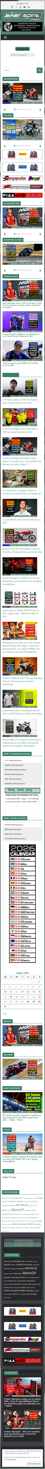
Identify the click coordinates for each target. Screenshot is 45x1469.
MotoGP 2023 (6, 1221)
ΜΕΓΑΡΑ (18, 1228)
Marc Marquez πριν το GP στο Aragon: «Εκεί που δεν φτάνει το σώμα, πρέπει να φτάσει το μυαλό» (22, 305)
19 (16, 996)
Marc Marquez (12, 1269)
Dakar (34, 1198)
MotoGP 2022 (24, 1218)
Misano (30, 1205)
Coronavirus (27, 1198)
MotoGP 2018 (30, 1210)
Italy (25, 1201)
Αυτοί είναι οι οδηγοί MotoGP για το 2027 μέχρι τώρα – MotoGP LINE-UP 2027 (21, 613)
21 (28, 996)
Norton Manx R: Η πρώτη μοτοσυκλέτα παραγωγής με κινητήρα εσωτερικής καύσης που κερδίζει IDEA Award (22, 742)
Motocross (6, 1210)
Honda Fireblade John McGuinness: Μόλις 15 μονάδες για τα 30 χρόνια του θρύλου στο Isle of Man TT (22, 461)
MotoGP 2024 (15, 1221)
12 (16, 991)
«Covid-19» (6, 1228)
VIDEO (15, 1224)
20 (22, 996)
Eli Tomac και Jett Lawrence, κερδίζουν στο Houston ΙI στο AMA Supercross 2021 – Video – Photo (22, 1117)
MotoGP (17, 1209)
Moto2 (35, 1205)
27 (22, 1001)
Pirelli (23, 1221)
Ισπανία (13, 1228)
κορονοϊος (5, 1231)
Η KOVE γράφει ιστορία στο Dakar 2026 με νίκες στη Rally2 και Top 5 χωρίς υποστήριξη (22, 1159)
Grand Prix (11, 1201)
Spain (40, 1221)
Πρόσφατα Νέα (11, 375)
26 (16, 1001)
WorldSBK (22, 1224)
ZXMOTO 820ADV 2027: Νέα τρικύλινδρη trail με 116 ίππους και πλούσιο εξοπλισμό (22, 681)
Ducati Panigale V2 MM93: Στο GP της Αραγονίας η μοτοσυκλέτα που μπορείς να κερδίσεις (22, 581)
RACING (27, 1221)
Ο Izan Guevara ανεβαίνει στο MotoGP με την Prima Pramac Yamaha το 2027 (21, 335)
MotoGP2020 (17, 1214)
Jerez (28, 1201)
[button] (22, 760)
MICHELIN (22, 1205)
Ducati (39, 1198)
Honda (20, 1201)
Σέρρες (27, 1228)
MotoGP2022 (15, 1218)
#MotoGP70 (6, 1198)
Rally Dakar (34, 1221)
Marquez (11, 1205)
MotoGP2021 (6, 1218)
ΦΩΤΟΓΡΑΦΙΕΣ (35, 1228)
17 (5, 996)
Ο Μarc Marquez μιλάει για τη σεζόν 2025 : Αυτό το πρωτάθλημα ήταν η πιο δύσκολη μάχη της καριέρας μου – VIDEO (22, 1402)
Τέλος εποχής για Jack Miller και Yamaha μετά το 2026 (20, 364)
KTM (32, 1201)
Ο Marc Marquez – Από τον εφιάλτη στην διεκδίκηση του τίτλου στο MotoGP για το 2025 (22, 1434)
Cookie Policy (12, 1459)
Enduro (4, 1202)
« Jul (5, 1013)
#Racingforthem (16, 1198)
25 (11, 1001)
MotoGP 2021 (34, 1214)
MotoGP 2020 (25, 1214)
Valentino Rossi (6, 1224)
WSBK (30, 1224)
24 (5, 1001)
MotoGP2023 (33, 1218)
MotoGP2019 (7, 1214)
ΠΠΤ (23, 1228)
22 (34, 996)
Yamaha (37, 1224)
